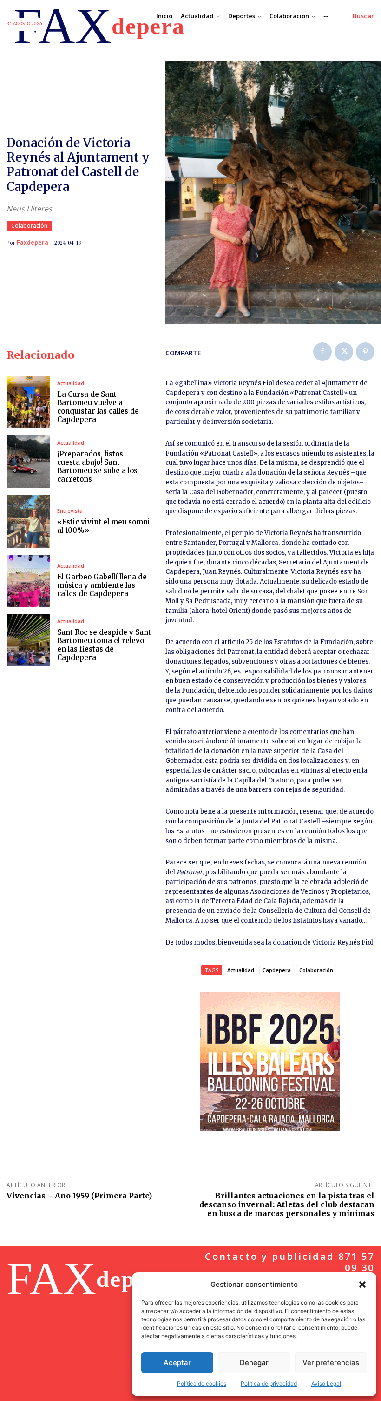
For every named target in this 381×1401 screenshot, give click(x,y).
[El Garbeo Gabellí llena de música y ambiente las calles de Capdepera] (28, 581)
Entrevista (70, 510)
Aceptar (177, 1362)
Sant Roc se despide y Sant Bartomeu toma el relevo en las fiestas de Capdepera (104, 645)
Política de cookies (201, 1383)
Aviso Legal (326, 1383)
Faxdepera (32, 242)
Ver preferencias (330, 1362)
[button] (362, 1284)
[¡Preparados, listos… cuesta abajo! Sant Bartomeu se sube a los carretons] (28, 461)
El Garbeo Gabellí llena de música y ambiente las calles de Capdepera (102, 585)
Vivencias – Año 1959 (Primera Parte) (79, 1195)
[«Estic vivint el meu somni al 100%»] (28, 521)
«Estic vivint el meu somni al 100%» (103, 526)
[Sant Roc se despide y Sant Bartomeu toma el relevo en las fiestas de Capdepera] (28, 640)
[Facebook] (322, 351)
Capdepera (277, 969)
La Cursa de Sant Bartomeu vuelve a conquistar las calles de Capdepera (98, 407)
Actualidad (70, 383)
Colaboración (29, 226)
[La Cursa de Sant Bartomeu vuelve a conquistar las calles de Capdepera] (28, 402)
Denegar (254, 1362)
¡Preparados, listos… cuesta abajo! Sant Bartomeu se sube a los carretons (97, 466)
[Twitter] (344, 351)
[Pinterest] (365, 351)
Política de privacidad (269, 1383)
